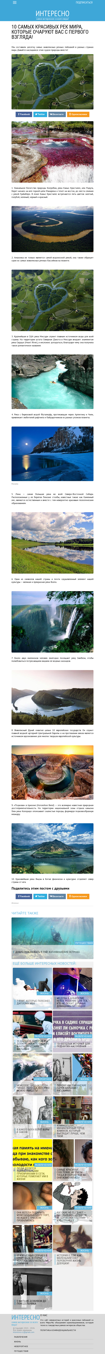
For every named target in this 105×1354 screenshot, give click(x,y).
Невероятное (21, 1346)
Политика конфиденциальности (58, 1330)
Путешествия (21, 1351)
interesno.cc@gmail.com (23, 1332)
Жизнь (17, 1342)
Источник (15, 903)
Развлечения (20, 1337)
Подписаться (84, 2)
